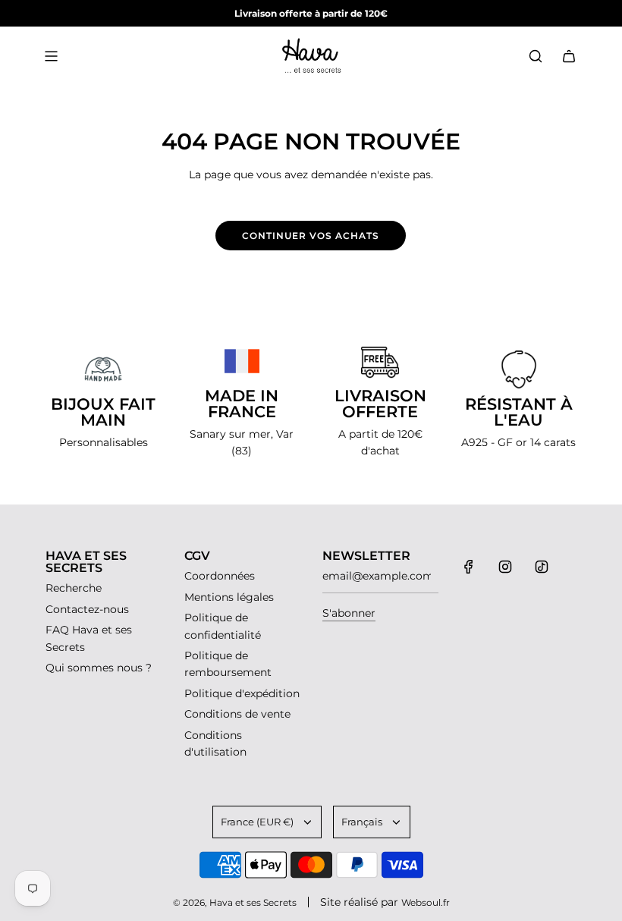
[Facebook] (468, 566)
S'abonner (348, 613)
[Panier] (569, 56)
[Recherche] (535, 56)
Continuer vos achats (310, 235)
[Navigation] (51, 56)
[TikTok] (541, 566)
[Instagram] (505, 566)
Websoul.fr (425, 902)
